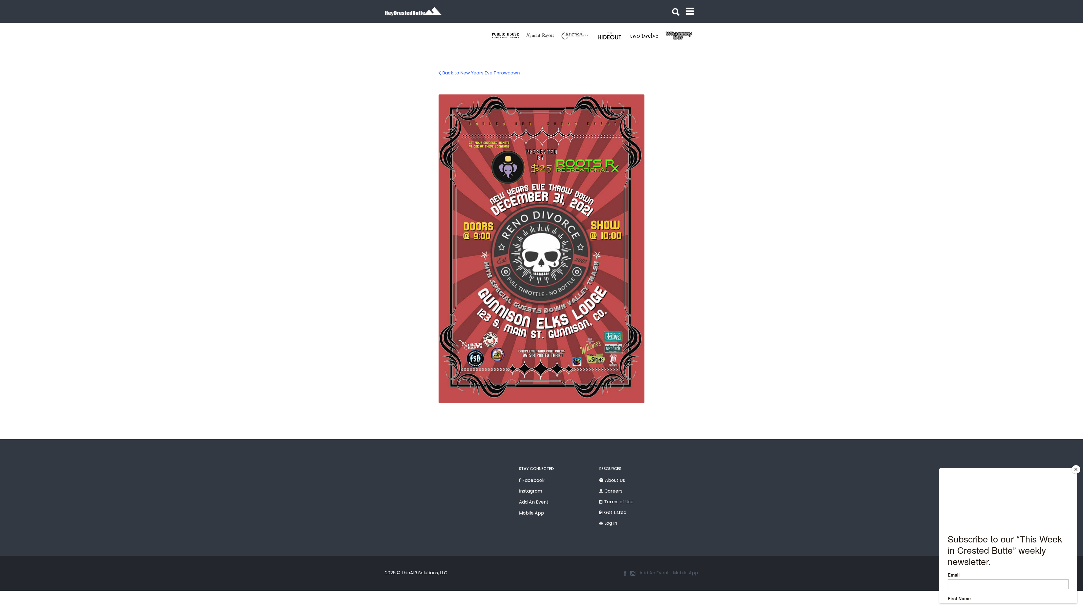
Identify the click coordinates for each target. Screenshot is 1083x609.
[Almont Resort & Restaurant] (615, 35)
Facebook (533, 480)
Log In (610, 523)
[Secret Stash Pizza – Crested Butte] (511, 35)
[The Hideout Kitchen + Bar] (684, 35)
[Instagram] (632, 573)
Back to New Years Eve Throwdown (481, 73)
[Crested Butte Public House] (580, 35)
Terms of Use (618, 501)
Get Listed (615, 512)
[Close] (1076, 469)
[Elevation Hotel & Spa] (649, 35)
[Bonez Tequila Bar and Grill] (545, 35)
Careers (613, 491)
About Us (615, 480)
